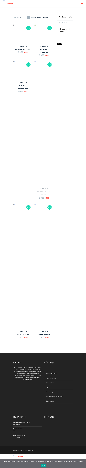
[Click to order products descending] (28, 17)
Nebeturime (47, 320)
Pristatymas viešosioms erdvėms (54, 396)
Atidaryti (26, 39)
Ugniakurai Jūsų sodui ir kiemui (21, 422)
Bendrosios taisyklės (51, 373)
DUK (47, 387)
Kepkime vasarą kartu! (19, 435)
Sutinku (43, 465)
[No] (84, 463)
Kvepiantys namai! (18, 429)
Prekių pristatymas (51, 378)
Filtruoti (60, 44)
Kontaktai (48, 369)
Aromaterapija (49, 392)
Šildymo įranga (50, 401)
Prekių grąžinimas (50, 382)
